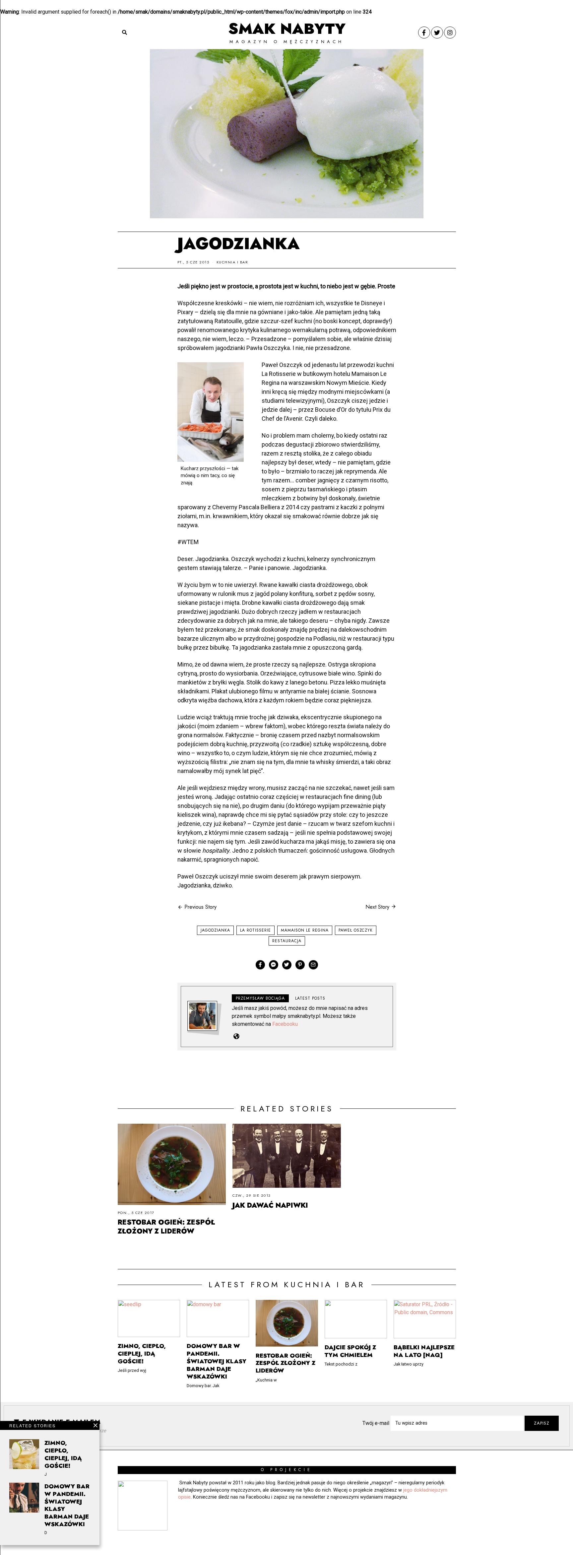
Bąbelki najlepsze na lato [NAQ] (424, 1351)
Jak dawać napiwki (270, 1205)
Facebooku (285, 1024)
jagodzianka (215, 930)
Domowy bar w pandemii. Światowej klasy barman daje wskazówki (67, 1505)
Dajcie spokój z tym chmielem (350, 1351)
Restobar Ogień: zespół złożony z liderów (166, 1226)
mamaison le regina (305, 930)
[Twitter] (437, 32)
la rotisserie (255, 930)
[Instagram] (450, 32)
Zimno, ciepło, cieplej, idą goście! (63, 1454)
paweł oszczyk (356, 930)
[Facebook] (424, 32)
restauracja (286, 941)
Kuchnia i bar (232, 262)
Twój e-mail (376, 1423)
